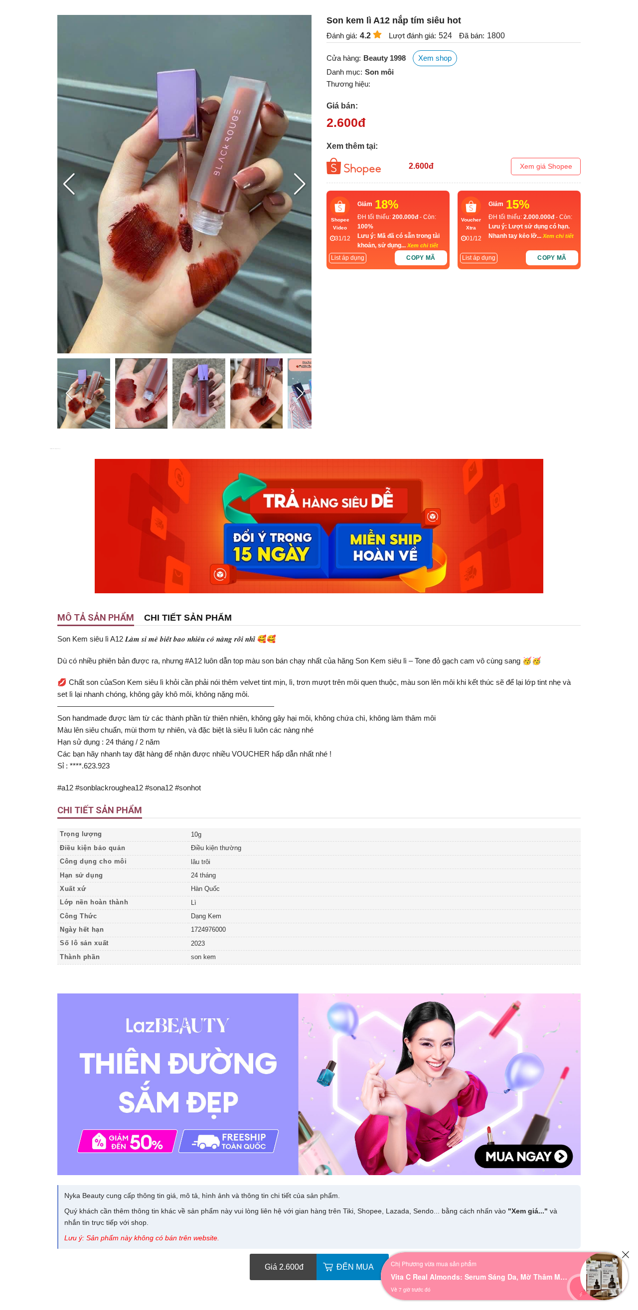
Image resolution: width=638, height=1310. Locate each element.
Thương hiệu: (348, 84)
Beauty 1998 (384, 58)
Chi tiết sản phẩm (188, 618)
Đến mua (355, 1267)
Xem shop (435, 58)
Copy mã (421, 257)
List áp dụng (347, 257)
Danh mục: (344, 72)
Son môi (379, 72)
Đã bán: (471, 35)
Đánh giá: (341, 35)
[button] (300, 184)
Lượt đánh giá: (412, 35)
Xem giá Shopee (546, 166)
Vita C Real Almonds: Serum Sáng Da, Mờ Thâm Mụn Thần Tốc (480, 1277)
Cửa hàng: (343, 58)
